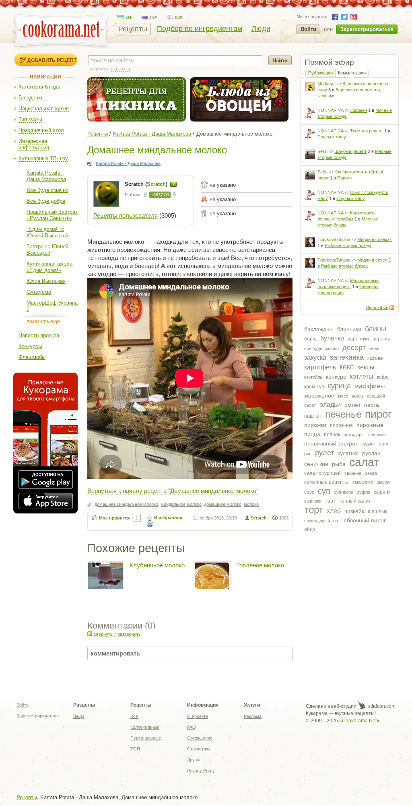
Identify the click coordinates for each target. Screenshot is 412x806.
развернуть (129, 634)
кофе (383, 377)
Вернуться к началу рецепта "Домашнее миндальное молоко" (172, 490)
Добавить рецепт (51, 60)
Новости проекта (39, 335)
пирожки (315, 425)
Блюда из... (33, 98)
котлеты (361, 376)
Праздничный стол (41, 130)
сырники (312, 501)
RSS (391, 307)
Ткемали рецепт (366, 130)
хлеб (334, 510)
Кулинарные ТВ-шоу (43, 158)
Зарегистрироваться (366, 29)
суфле (363, 492)
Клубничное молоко (157, 565)
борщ (310, 339)
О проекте (197, 716)
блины (375, 329)
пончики (376, 434)
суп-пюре (343, 492)
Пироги (344, 177)
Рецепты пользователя (125, 215)
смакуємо (362, 482)
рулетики (348, 453)
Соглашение (199, 738)
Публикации (320, 72)
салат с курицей (322, 473)
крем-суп (314, 387)
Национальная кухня (44, 108)
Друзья (194, 759)
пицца (312, 434)
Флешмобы (32, 357)
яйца (309, 529)
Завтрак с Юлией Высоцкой (47, 249)
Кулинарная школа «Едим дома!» (49, 267)
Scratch (259, 517)
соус (309, 492)
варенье (382, 339)
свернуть (103, 634)
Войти (308, 29)
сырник (382, 492)
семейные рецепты (326, 482)
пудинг (368, 443)
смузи (383, 482)
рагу (383, 444)
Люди (260, 29)
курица (339, 386)
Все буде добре (46, 201)
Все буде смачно (47, 190)
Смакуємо (39, 292)
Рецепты (132, 29)
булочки (332, 338)
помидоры (354, 434)
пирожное (341, 425)
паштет (312, 416)
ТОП (135, 748)
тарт (330, 501)
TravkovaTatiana (333, 239)
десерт (354, 348)
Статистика (198, 748)
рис (307, 453)
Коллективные (144, 727)
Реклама (253, 716)
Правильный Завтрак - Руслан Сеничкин (52, 215)
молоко (251, 504)
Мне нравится (114, 517)
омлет (352, 405)
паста (371, 405)
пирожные (369, 425)
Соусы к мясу (331, 136)
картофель (320, 367)
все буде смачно (321, 348)
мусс (343, 396)
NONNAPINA (330, 110)
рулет (324, 453)
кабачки (375, 358)
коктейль (313, 377)
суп (324, 490)
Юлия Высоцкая (46, 281)
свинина (352, 473)
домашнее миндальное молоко (126, 504)
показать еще (43, 321)
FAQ (191, 727)
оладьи (330, 404)
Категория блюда (39, 87)
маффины (369, 386)
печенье (343, 414)
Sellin (322, 151)
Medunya (326, 83)
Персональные (145, 738)
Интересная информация (34, 144)
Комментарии (352, 72)
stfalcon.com (381, 706)
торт (313, 509)
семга (371, 473)
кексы (366, 367)
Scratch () (147, 184)
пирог (378, 414)
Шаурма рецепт (350, 151)
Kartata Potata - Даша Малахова (46, 176)
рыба (339, 464)
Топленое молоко (260, 565)
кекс (347, 367)
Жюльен (358, 110)
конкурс (336, 376)
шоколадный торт (322, 520)
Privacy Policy (201, 770)
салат (364, 462)
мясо (357, 396)
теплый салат (355, 501)
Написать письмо (173, 184)
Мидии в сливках (374, 239)
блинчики (349, 329)
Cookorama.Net (359, 721)
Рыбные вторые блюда (348, 245)
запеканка (347, 357)
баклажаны (319, 329)
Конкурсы (30, 346)
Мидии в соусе (372, 260)
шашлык (377, 511)
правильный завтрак (331, 443)
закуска (315, 357)
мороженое (319, 395)
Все (134, 716)
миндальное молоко (181, 504)
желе (374, 348)
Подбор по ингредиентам (199, 29)
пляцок (332, 434)
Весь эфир (377, 307)
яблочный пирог (365, 520)
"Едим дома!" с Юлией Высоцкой (47, 232)
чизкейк (354, 511)
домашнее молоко (222, 504)
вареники (358, 339)
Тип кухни (30, 119)
